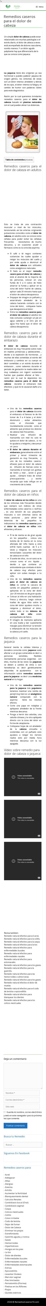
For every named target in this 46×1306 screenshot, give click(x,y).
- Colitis (7, 1215)
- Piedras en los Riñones (15, 1286)
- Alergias (8, 1184)
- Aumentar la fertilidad (15, 1193)
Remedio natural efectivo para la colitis (22, 938)
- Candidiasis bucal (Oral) (16, 1202)
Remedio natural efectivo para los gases (22, 979)
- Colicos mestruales (13, 1212)
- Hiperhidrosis (11, 1246)
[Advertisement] (22, 64)
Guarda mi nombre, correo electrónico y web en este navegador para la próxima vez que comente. (23, 1115)
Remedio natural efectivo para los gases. (22, 965)
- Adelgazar (9, 1177)
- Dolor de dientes (12, 1255)
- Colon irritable (11, 1218)
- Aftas (7, 1180)
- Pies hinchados (12, 1280)
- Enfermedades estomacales (18, 1264)
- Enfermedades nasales (15, 1261)
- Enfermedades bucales (15, 1258)
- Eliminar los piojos (13, 1230)
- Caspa (7, 1208)
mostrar (29, 160)
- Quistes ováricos (12, 1292)
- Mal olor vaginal (12, 1277)
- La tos (7, 1252)
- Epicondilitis (10, 1270)
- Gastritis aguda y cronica (16, 1236)
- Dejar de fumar (12, 1224)
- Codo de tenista (12, 1221)
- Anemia (8, 1187)
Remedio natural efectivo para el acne (21, 936)
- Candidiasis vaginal (14, 1205)
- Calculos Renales (12, 1199)
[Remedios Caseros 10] (14, 6)
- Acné (7, 1174)
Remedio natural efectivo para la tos (20, 944)
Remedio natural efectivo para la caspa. (22, 941)
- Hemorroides (11, 1243)
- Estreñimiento (11, 1233)
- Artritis (8, 1190)
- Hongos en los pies (13, 1249)
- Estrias (8, 1267)
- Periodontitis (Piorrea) (15, 1283)
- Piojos (7, 1289)
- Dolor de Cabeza (12, 1227)
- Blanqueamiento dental (16, 1196)
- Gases (7, 1239)
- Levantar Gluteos (12, 1274)
